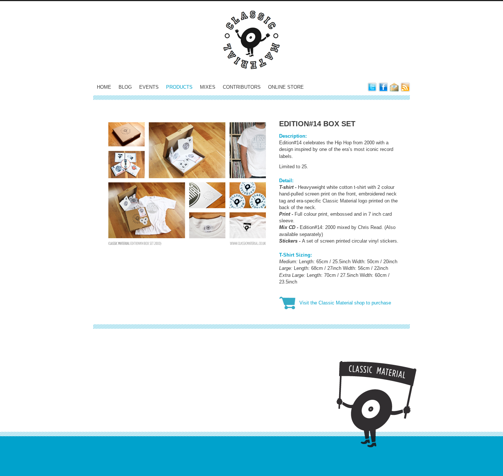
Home (104, 87)
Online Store (286, 87)
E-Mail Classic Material (394, 87)
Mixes (207, 87)
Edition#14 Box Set (317, 124)
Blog (125, 87)
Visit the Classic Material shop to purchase (345, 303)
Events (149, 87)
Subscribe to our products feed (405, 87)
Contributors (242, 87)
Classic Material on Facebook (383, 87)
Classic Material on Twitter (372, 87)
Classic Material (251, 40)
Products (179, 87)
